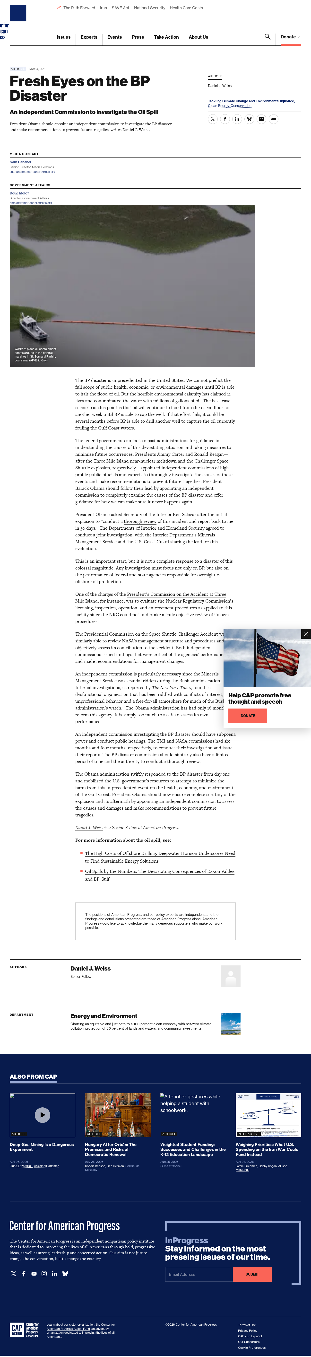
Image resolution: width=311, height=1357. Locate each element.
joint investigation (114, 535)
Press (138, 37)
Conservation (241, 106)
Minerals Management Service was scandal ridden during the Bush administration (147, 677)
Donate (289, 37)
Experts (89, 37)
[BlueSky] (65, 1274)
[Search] (268, 40)
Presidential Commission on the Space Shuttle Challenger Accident (151, 634)
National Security (149, 7)
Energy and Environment (103, 1015)
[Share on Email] (261, 119)
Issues (64, 37)
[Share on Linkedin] (237, 119)
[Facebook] (24, 1274)
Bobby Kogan (268, 1166)
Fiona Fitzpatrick (21, 1166)
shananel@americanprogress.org (32, 172)
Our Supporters (248, 1342)
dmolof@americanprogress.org (31, 203)
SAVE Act (120, 7)
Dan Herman (115, 1166)
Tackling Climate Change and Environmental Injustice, (251, 101)
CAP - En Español (250, 1336)
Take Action (166, 37)
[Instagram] (44, 1274)
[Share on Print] (273, 119)
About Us (198, 37)
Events (114, 37)
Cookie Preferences (252, 1347)
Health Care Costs (186, 7)
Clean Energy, (219, 106)
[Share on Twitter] (213, 119)
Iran (103, 7)
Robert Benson (95, 1166)
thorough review (140, 521)
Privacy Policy (247, 1330)
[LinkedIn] (54, 1274)
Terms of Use (247, 1325)
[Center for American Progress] (19, 23)
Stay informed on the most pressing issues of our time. (217, 1248)
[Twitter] (13, 1274)
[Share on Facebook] (225, 119)
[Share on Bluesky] (249, 119)
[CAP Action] (26, 1330)
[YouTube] (34, 1274)
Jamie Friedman (246, 1166)
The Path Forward (79, 7)
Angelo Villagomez (46, 1166)
